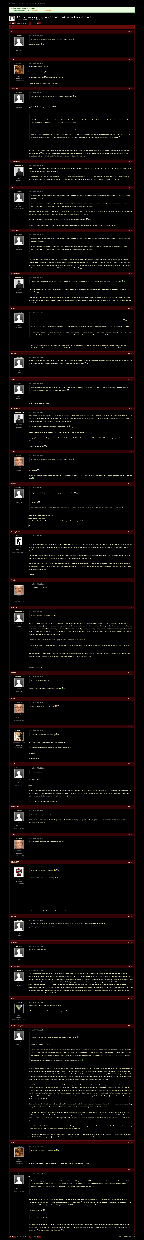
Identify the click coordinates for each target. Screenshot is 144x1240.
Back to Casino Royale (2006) (127, 1236)
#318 (129, 699)
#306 (129, 230)
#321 (129, 807)
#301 (129, 31)
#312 (129, 451)
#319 (129, 726)
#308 (129, 308)
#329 (129, 1142)
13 (35, 23)
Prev (13, 23)
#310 (129, 379)
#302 (129, 59)
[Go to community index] (11, 0)
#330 (129, 1170)
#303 (129, 88)
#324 (129, 916)
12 (32, 23)
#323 (129, 862)
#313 (129, 484)
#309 (129, 353)
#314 (129, 532)
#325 (129, 942)
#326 (129, 966)
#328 (129, 1026)
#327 (129, 998)
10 (27, 23)
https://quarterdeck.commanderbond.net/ (40, 10)
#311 (129, 408)
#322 (129, 834)
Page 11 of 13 (20, 23)
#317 (129, 673)
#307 (129, 273)
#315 (129, 580)
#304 (129, 161)
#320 (129, 764)
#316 (129, 607)
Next (38, 23)
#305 (129, 187)
